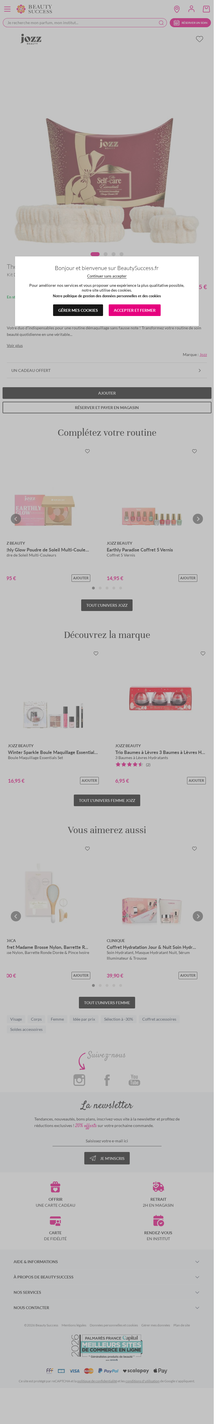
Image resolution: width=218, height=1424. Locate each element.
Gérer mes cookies (78, 310)
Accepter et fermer (135, 310)
